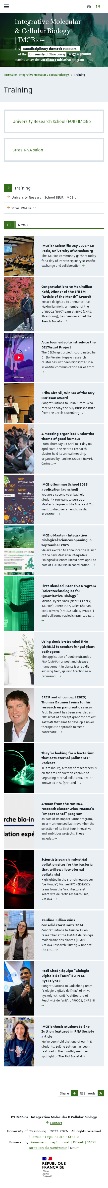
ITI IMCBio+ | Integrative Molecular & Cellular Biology (36, 74)
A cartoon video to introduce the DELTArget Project (68, 345)
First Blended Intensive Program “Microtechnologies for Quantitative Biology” (68, 591)
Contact (56, 1123)
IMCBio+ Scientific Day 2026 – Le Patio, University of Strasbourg (67, 248)
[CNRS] (74, 54)
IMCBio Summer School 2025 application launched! (64, 487)
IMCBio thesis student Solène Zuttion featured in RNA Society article (67, 1032)
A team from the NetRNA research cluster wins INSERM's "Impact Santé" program (67, 809)
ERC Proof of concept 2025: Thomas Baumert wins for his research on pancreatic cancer (66, 702)
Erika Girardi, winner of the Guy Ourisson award (67, 395)
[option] (54, 256)
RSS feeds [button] (87, 1093)
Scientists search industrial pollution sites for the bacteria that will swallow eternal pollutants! (67, 867)
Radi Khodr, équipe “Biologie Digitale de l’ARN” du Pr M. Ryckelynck (65, 976)
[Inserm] (85, 54)
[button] (74, 1093)
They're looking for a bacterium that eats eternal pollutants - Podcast (67, 758)
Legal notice (55, 1136)
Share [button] (64, 1093)
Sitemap (35, 1136)
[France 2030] (90, 60)
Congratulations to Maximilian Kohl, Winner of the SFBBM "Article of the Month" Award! (66, 292)
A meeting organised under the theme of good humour (67, 436)
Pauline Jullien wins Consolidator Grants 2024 (62, 923)
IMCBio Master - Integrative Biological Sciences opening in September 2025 (66, 540)
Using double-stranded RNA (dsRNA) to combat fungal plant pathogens (68, 646)
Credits (73, 1136)
